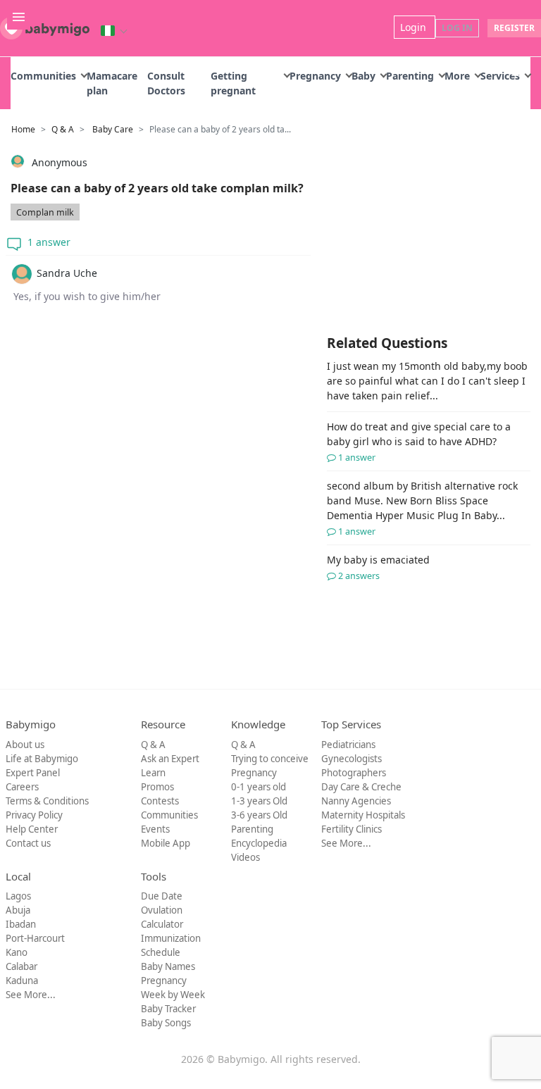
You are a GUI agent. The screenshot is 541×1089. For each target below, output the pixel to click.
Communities (43, 75)
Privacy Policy (34, 815)
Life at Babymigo (42, 758)
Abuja (18, 910)
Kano (16, 952)
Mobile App (165, 843)
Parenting (410, 75)
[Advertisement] (158, 453)
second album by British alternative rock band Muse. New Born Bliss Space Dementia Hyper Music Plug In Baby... (422, 508)
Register (514, 28)
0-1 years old (258, 786)
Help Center (32, 829)
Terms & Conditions (47, 801)
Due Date (161, 896)
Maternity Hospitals (363, 815)
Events (155, 829)
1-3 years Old (259, 801)
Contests (160, 801)
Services (500, 75)
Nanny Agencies (356, 801)
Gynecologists (351, 758)
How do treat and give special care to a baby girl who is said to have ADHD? (419, 441)
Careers (22, 786)
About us (25, 744)
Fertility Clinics (351, 829)
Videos (245, 857)
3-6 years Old (259, 815)
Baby (363, 75)
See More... (346, 843)
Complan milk (45, 212)
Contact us (28, 843)
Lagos (18, 896)
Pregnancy (315, 75)
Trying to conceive (270, 758)
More (457, 75)
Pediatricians (348, 744)
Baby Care (112, 129)
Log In (457, 28)
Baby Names (168, 966)
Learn (153, 772)
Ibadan (21, 924)
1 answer (47, 242)
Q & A (62, 129)
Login (414, 27)
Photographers (353, 772)
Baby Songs (166, 1022)
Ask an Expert (170, 758)
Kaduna (22, 980)
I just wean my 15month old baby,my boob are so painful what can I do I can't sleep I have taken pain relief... (427, 380)
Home (23, 129)
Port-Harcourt (35, 938)
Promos (157, 786)
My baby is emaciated (378, 567)
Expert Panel (33, 772)
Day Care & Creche (361, 786)
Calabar (21, 966)
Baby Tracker (168, 1008)
